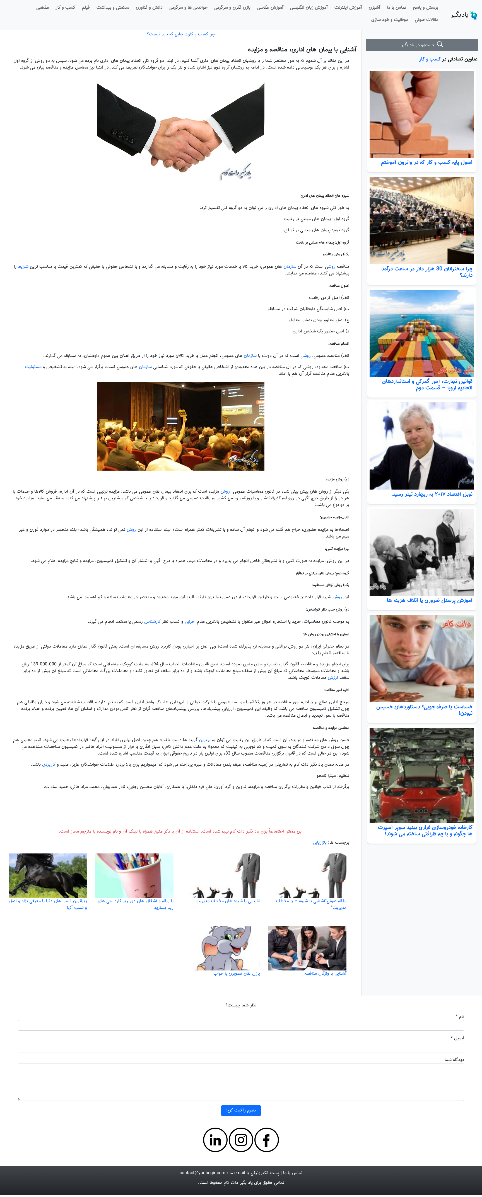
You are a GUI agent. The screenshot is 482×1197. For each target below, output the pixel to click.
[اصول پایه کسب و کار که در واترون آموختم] (422, 114)
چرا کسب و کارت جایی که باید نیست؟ (181, 34)
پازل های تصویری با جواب (236, 973)
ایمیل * (457, 1038)
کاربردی (49, 764)
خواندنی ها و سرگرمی (188, 7)
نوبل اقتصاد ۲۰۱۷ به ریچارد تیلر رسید (432, 494)
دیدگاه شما (454, 1060)
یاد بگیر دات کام (238, 1182)
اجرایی (190, 621)
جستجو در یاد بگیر (419, 45)
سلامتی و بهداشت (113, 7)
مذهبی (42, 7)
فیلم (86, 7)
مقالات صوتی (426, 19)
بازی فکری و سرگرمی (232, 7)
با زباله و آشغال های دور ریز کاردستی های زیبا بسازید (135, 904)
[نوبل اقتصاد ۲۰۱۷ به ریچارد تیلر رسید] (422, 445)
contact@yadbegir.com (202, 1173)
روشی (305, 355)
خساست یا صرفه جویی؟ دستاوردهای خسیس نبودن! (424, 710)
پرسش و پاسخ (425, 7)
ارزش (333, 677)
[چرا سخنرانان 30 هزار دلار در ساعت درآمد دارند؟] (422, 220)
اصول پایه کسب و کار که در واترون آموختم (427, 162)
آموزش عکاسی (270, 7)
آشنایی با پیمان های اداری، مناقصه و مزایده (302, 50)
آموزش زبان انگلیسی (309, 7)
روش (331, 266)
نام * (460, 1016)
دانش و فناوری (149, 7)
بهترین (205, 740)
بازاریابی (320, 842)
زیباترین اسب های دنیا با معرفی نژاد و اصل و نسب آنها (48, 904)
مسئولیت (33, 367)
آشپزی (374, 7)
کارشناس (152, 621)
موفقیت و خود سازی (389, 19)
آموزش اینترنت (348, 7)
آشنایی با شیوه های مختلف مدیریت (228, 901)
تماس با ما (396, 7)
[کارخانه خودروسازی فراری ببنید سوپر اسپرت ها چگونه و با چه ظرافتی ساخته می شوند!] (422, 775)
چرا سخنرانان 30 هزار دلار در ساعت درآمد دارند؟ (427, 272)
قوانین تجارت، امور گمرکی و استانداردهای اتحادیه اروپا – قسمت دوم (427, 384)
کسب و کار (65, 7)
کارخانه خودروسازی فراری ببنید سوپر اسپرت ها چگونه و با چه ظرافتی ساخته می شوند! (425, 830)
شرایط (23, 266)
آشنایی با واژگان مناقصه (325, 973)
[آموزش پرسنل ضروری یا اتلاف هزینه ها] (422, 552)
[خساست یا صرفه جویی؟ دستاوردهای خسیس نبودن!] (422, 658)
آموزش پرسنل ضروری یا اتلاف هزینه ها (430, 600)
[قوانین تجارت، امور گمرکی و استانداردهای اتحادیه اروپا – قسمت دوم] (422, 333)
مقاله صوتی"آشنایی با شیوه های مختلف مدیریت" (311, 904)
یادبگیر (459, 15)
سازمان (289, 266)
